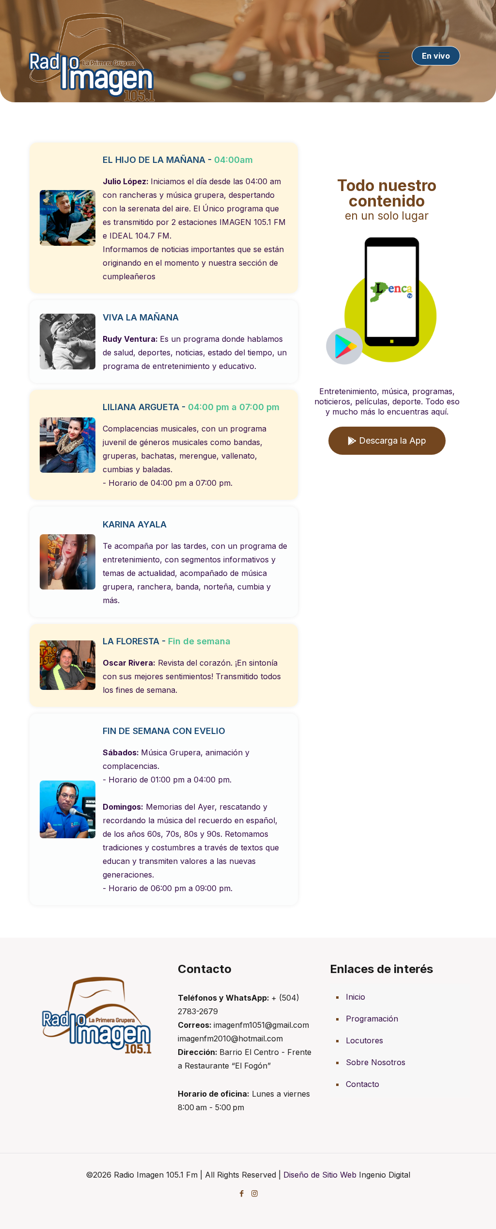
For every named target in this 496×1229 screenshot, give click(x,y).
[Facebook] (241, 1193)
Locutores (364, 1040)
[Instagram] (254, 1193)
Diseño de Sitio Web (319, 1175)
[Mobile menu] (384, 56)
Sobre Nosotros (375, 1062)
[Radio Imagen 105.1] (91, 56)
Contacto (362, 1084)
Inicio (355, 997)
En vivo (436, 56)
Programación (372, 1018)
